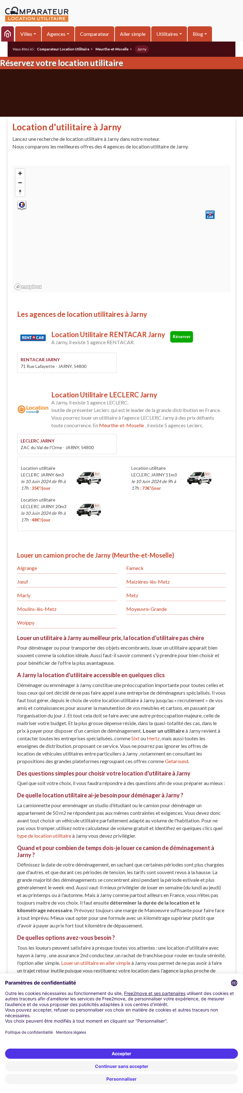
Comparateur (94, 34)
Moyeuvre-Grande (146, 609)
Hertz (153, 738)
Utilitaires (167, 34)
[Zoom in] (20, 173)
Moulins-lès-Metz (37, 609)
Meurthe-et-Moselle (121, 425)
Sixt (135, 738)
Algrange (27, 568)
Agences (56, 34)
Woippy (25, 622)
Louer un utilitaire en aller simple (96, 963)
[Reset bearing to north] (20, 191)
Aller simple (133, 34)
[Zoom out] (20, 182)
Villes (26, 34)
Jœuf (22, 582)
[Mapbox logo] (28, 287)
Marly (23, 595)
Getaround (176, 761)
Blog (198, 34)
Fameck (135, 568)
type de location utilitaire (44, 836)
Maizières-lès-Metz (148, 582)
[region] (121, 229)
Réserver (181, 336)
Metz (132, 595)
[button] (210, 214)
